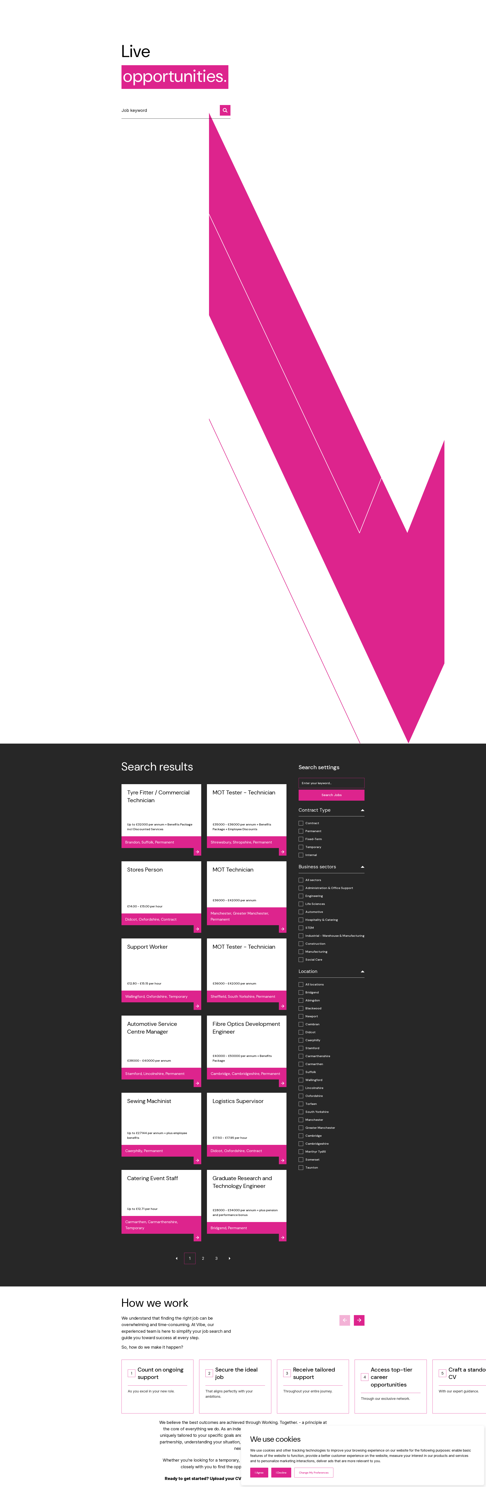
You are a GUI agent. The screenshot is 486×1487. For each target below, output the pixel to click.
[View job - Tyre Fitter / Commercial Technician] (161, 820)
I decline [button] (281, 1472)
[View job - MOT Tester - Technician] (247, 820)
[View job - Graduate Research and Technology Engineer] (247, 1205)
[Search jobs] (225, 110)
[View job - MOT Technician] (247, 897)
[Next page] (229, 1258)
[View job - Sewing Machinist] (161, 1128)
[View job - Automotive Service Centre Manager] (161, 1051)
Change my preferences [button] (314, 1472)
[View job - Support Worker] (161, 974)
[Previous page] (176, 1258)
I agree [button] (259, 1472)
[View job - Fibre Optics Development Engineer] (247, 1051)
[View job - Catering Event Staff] (161, 1205)
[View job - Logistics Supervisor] (247, 1128)
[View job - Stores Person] (161, 897)
